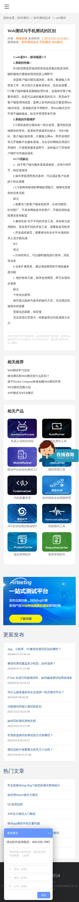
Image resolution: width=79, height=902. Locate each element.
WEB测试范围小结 (19, 387)
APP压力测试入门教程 (21, 813)
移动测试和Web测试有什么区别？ (28, 376)
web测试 (61, 17)
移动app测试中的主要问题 (23, 823)
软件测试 (23, 17)
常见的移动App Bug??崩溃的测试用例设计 (33, 785)
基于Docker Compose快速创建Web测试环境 (34, 381)
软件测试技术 (42, 17)
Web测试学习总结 (18, 370)
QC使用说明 (15, 804)
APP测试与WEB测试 (20, 392)
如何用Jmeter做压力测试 (22, 794)
